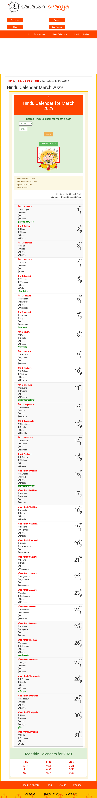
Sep (71, 769)
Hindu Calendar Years (27, 80)
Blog (15, 27)
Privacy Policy (50, 793)
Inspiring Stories (81, 34)
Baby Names (57, 27)
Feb (48, 762)
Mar (71, 762)
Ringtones (15, 20)
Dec (71, 772)
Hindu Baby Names (36, 34)
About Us (30, 793)
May (48, 765)
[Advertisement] (48, 56)
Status (56, 20)
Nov (48, 772)
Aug (48, 769)
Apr (25, 765)
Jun (71, 765)
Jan (25, 762)
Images (77, 784)
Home (10, 80)
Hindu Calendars (59, 34)
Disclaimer (72, 793)
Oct (25, 772)
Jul (25, 769)
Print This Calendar (48, 144)
